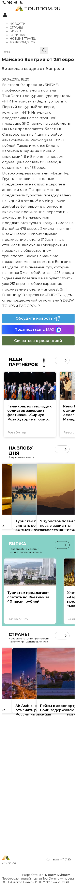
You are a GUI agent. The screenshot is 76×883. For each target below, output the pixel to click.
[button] (58, 360)
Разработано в (46, 875)
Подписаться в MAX (34, 329)
